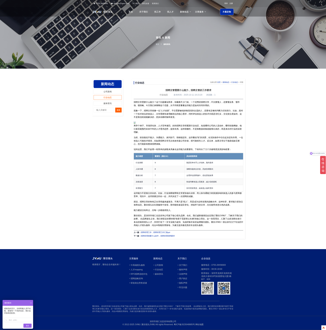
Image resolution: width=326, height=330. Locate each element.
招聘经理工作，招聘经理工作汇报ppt (155, 232)
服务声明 (183, 269)
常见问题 (183, 287)
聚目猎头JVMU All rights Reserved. (157, 324)
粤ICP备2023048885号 (184, 324)
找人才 (170, 12)
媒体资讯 (108, 103)
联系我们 (155, 3)
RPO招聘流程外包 (139, 274)
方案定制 (227, 12)
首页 (131, 12)
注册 (231, 3)
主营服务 (199, 12)
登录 (226, 3)
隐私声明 (183, 283)
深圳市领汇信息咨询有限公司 (163, 321)
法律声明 (183, 274)
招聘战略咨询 (137, 278)
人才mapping (137, 269)
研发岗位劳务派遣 (139, 283)
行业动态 (108, 97)
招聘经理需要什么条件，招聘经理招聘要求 (158, 236)
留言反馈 (145, 3)
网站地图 (199, 324)
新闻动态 (184, 12)
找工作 (157, 12)
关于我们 (135, 3)
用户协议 (183, 278)
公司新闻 (108, 92)
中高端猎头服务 (138, 265)
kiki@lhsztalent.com (121, 3)
